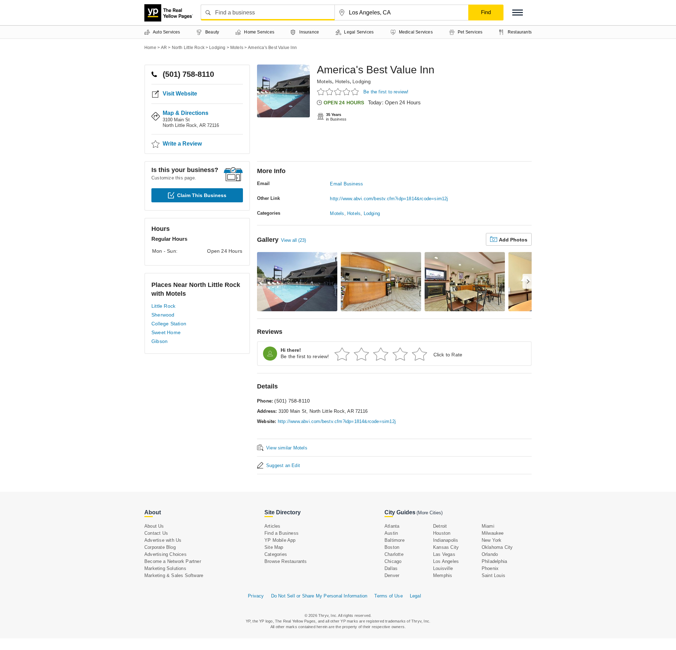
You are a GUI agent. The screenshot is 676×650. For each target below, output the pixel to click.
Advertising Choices (165, 554)
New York (492, 540)
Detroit (440, 526)
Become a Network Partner (172, 561)
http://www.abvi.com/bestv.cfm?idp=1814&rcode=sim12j (389, 198)
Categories (275, 554)
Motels (324, 81)
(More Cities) (430, 512)
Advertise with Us (162, 540)
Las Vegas (444, 554)
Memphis (442, 575)
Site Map (273, 547)
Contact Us (156, 533)
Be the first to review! (386, 91)
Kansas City (446, 547)
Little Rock (163, 306)
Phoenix (490, 568)
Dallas (391, 568)
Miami (488, 526)
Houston (441, 533)
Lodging (361, 81)
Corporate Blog (160, 547)
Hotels (342, 81)
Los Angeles (446, 561)
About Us (154, 526)
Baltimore (394, 540)
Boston (391, 547)
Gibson (159, 341)
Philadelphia (494, 561)
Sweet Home (166, 332)
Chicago (392, 561)
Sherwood (163, 315)
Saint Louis (493, 575)
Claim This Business (201, 195)
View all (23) (293, 240)
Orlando (490, 554)
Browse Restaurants (285, 561)
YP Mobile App (280, 540)
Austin (391, 533)
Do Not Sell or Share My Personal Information (319, 596)
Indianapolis (445, 540)
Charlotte (393, 554)
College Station (168, 323)
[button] (517, 13)
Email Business (346, 183)
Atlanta (391, 526)
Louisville (443, 568)
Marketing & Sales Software (173, 575)
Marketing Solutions (165, 568)
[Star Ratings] (339, 91)
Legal (415, 596)
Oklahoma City (497, 547)
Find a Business (281, 533)
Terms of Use (388, 596)
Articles (272, 526)
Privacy (256, 596)
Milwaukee (493, 533)
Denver (391, 575)
